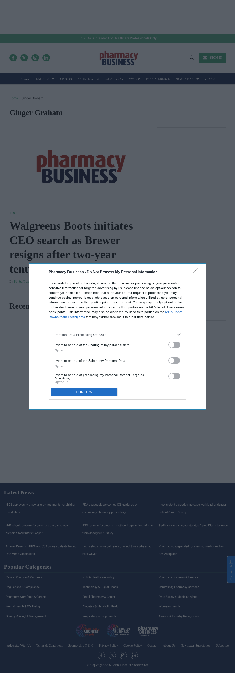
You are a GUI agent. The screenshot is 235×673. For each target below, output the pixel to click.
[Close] (197, 272)
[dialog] (117, 336)
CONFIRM (84, 392)
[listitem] (117, 334)
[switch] (174, 345)
